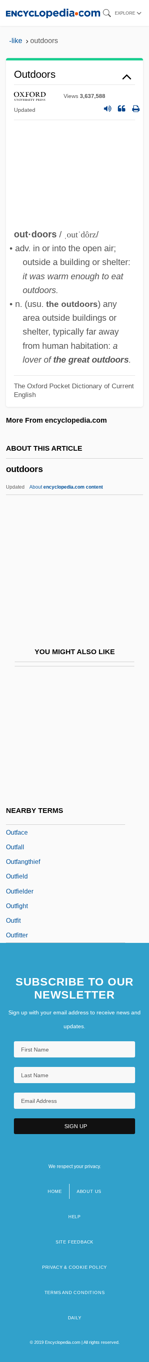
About (66, 487)
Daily (74, 1317)
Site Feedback (74, 1242)
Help (74, 1216)
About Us (89, 1191)
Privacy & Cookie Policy (74, 1267)
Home (55, 1191)
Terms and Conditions (75, 1292)
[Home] (53, 13)
